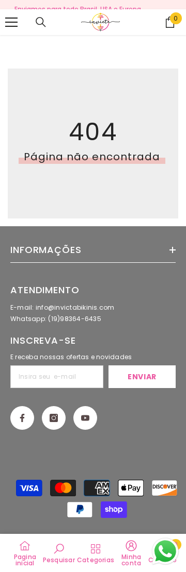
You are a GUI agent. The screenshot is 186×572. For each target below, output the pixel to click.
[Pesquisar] (41, 22)
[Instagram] (54, 418)
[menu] (11, 22)
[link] (59, 553)
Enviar (142, 377)
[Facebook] (22, 418)
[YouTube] (85, 418)
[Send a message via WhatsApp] (165, 551)
